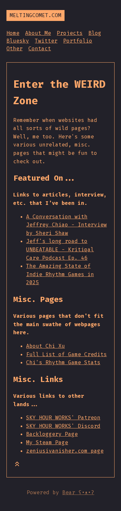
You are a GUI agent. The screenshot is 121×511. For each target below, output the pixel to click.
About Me (38, 33)
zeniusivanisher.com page (65, 450)
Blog (94, 33)
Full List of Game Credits (66, 354)
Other (14, 48)
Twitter (46, 40)
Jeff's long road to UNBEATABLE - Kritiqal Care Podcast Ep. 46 (60, 249)
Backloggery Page (52, 434)
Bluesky (17, 40)
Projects (70, 33)
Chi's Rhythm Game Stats (63, 362)
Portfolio (77, 40)
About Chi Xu (45, 346)
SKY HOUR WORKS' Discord (63, 426)
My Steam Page (47, 442)
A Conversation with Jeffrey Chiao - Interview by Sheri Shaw (66, 224)
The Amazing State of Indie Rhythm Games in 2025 (60, 274)
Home (12, 33)
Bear (78, 492)
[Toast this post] (17, 465)
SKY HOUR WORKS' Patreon (63, 417)
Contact (39, 48)
